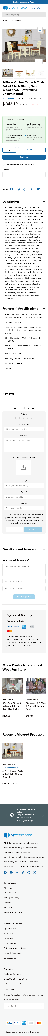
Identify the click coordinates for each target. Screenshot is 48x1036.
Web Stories (9, 907)
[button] (15, 417)
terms (22, 523)
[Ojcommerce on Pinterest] (29, 871)
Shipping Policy (11, 943)
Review (23, 435)
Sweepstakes (10, 958)
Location (24, 503)
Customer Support (12, 974)
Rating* (24, 414)
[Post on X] (31, 189)
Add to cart (32, 150)
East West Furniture (10, 98)
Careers (7, 902)
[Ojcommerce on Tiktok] (23, 871)
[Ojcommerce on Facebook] (5, 871)
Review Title (24, 424)
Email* (24, 492)
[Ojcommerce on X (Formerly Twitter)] (34, 871)
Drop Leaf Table (15, 20)
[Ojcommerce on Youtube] (11, 871)
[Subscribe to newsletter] (41, 1006)
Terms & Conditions (12, 953)
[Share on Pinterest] (25, 189)
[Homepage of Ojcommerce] (14, 7)
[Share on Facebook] (11, 189)
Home (5, 20)
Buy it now (24, 157)
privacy (32, 523)
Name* (24, 481)
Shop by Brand (10, 933)
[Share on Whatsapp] (18, 189)
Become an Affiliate (13, 912)
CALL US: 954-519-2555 (15, 979)
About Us (8, 888)
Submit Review (33, 530)
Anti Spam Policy (11, 897)
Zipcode (5, 170)
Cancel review (14, 530)
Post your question (24, 597)
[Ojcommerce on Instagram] (17, 871)
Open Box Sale (10, 928)
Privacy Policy (10, 893)
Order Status (10, 938)
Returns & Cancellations (15, 948)
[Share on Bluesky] (38, 189)
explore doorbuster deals (24, 2)
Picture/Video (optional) (24, 457)
